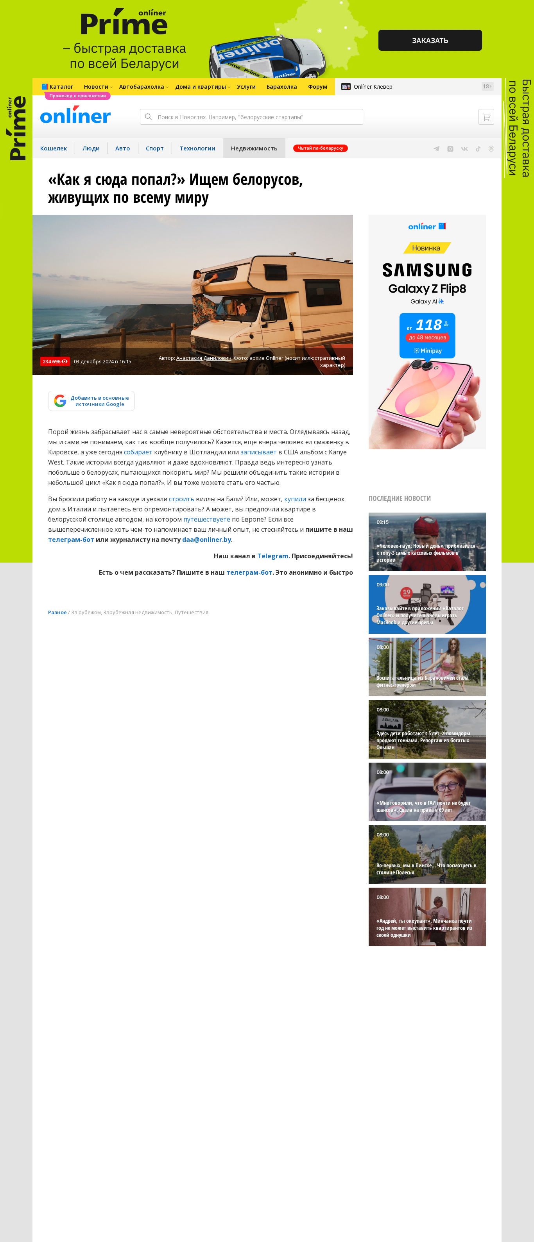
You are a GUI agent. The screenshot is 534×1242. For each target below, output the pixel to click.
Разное (57, 612)
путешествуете (206, 519)
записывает (258, 452)
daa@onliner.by (206, 539)
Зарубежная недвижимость (137, 612)
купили (295, 499)
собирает (138, 452)
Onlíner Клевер (373, 86)
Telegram (273, 556)
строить (181, 499)
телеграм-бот (71, 539)
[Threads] (491, 148)
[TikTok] (478, 148)
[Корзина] (486, 117)
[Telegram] (436, 148)
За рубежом (86, 612)
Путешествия (191, 612)
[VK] (464, 148)
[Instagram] (450, 148)
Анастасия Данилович (203, 357)
